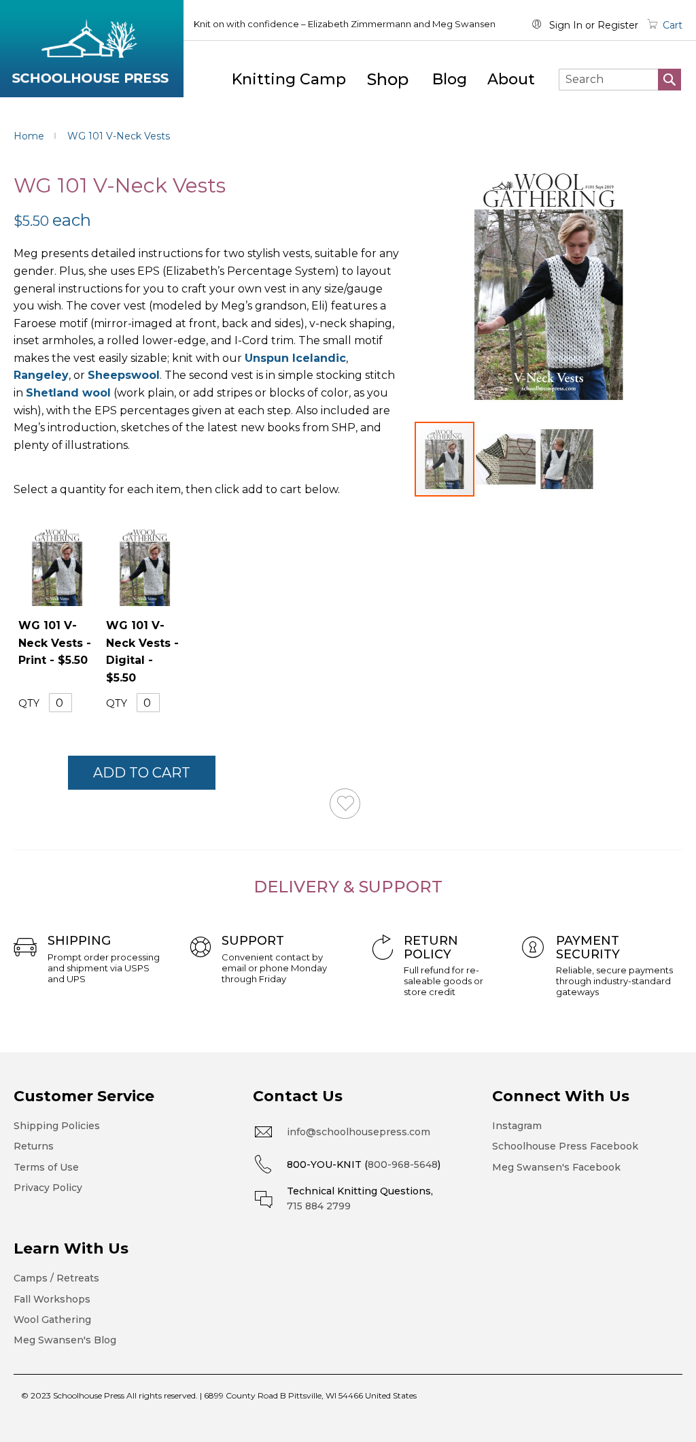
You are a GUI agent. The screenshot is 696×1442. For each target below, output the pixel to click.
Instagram (517, 1126)
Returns (34, 1146)
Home (29, 136)
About (511, 79)
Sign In (565, 25)
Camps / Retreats (56, 1278)
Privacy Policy (48, 1187)
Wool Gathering (52, 1319)
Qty (28, 703)
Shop (387, 79)
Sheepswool (124, 375)
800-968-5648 (403, 1164)
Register (617, 25)
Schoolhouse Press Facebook (565, 1146)
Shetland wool (68, 392)
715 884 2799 (319, 1206)
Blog (449, 79)
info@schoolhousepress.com (358, 1132)
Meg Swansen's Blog (65, 1340)
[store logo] (92, 48)
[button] (506, 459)
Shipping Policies (57, 1126)
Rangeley (41, 375)
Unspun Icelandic (295, 358)
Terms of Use (46, 1167)
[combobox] (620, 79)
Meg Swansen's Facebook (556, 1167)
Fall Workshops (52, 1299)
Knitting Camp (289, 79)
